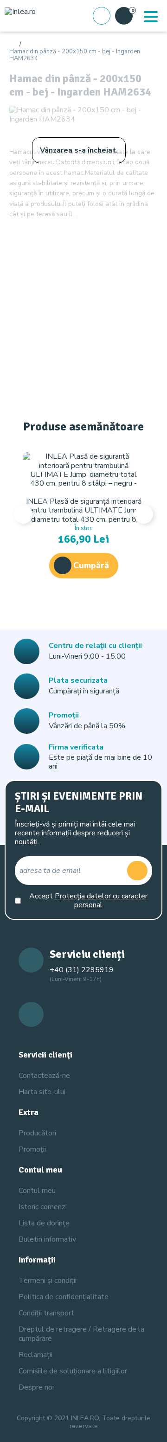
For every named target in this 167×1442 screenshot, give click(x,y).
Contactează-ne (44, 1075)
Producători (37, 1133)
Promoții (32, 1149)
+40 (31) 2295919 (82, 970)
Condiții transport (46, 1313)
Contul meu (37, 1191)
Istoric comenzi (43, 1207)
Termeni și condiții (48, 1280)
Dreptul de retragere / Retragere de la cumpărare (81, 1333)
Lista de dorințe (44, 1223)
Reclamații (35, 1355)
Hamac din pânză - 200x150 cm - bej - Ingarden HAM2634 (74, 55)
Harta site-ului (42, 1092)
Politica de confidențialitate (64, 1297)
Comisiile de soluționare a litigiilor (73, 1371)
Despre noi (36, 1387)
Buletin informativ (47, 1239)
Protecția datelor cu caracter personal (101, 900)
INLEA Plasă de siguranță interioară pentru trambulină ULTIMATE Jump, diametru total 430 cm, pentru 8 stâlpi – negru (83, 514)
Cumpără (91, 565)
